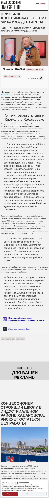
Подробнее (30, 490)
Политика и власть (12, 76)
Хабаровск (20, 339)
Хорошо (10, 494)
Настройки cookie (33, 494)
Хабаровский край (35, 70)
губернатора (6, 94)
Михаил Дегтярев (7, 339)
